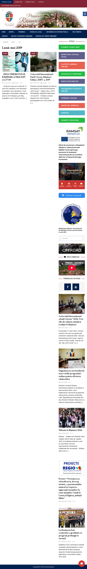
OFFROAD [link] (65, 113)
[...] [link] (77, 343)
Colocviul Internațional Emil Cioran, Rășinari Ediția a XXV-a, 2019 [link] (41, 77)
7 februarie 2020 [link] (65, 541)
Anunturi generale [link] (70, 105)
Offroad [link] (41, 2)
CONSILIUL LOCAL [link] (36, 32)
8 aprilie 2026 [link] (64, 433)
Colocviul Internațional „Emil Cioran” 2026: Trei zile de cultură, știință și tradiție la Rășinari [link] (71, 320)
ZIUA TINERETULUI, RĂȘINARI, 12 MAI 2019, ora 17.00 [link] (14, 77)
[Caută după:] (71, 238)
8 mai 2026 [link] (63, 382)
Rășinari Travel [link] (30, 2)
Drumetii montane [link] (70, 120)
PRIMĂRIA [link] (21, 32)
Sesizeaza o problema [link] (71, 74)
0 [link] (50, 83)
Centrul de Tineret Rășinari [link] (46, 36)
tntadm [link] (16, 83)
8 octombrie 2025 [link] (65, 501)
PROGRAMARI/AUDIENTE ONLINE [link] (71, 90)
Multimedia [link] (73, 257)
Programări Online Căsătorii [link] (11, 5)
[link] (43, 26)
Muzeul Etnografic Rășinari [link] (21, 36)
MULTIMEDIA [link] (77, 32)
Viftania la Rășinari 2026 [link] (70, 430)
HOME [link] (4, 32)
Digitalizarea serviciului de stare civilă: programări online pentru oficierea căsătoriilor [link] (71, 375)
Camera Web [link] (18, 2)
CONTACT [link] (5, 36)
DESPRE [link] (11, 32)
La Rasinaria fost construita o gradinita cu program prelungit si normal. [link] (70, 534)
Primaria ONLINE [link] (7, 2)
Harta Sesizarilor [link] (69, 81)
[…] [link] (25, 98)
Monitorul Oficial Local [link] (70, 55)
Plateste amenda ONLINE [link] (69, 65)
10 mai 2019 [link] (7, 83)
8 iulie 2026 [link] (63, 328)
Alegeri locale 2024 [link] (70, 47)
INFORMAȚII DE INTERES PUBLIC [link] (57, 32)
